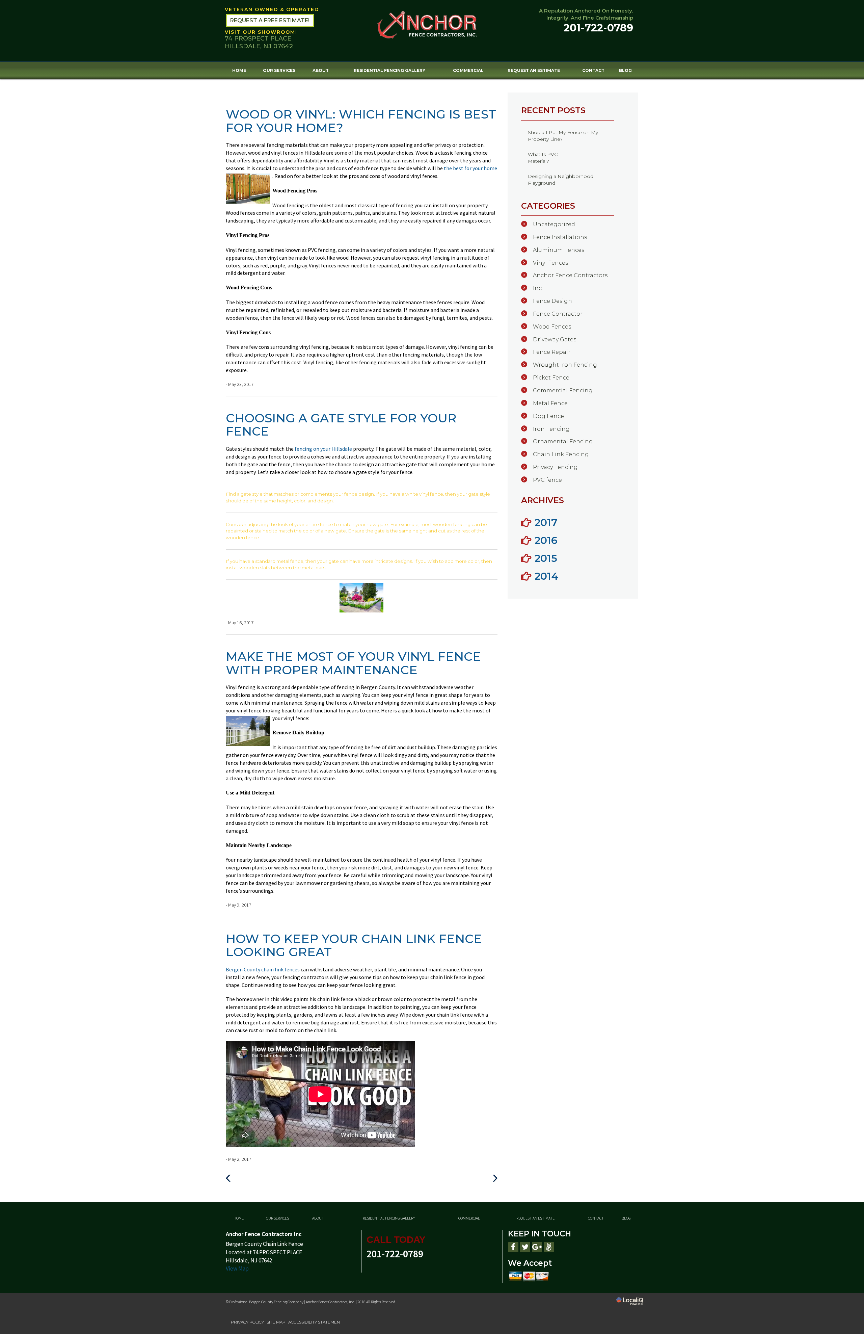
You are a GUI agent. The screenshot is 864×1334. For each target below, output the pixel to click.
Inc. (538, 288)
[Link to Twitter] (525, 1247)
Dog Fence (548, 416)
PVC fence (547, 480)
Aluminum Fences (558, 250)
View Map (237, 1268)
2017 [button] (546, 522)
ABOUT (321, 70)
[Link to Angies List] (549, 1247)
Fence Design (552, 301)
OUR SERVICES (279, 70)
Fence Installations (560, 237)
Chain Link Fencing (561, 454)
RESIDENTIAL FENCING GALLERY (389, 70)
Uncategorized (554, 224)
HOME (239, 70)
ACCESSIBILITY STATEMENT (315, 1322)
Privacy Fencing (555, 467)
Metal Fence (550, 403)
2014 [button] (546, 576)
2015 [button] (546, 558)
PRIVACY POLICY (247, 1322)
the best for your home (470, 168)
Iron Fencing (551, 429)
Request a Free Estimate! (269, 20)
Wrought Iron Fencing (565, 365)
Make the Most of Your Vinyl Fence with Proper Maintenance (353, 663)
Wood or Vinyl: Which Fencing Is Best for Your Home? (361, 121)
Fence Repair (551, 352)
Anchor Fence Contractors (570, 275)
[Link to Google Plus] (537, 1247)
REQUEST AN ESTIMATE (534, 70)
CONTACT (593, 70)
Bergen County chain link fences (263, 969)
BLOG (625, 70)
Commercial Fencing (563, 390)
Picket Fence (551, 377)
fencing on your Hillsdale (324, 448)
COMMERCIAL (468, 70)
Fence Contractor (558, 314)
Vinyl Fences (550, 263)
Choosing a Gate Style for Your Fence (341, 425)
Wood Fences (552, 326)
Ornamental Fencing (563, 441)
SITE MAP (276, 1322)
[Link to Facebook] (513, 1247)
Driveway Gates (554, 339)
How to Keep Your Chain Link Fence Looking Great (354, 945)
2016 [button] (546, 540)
